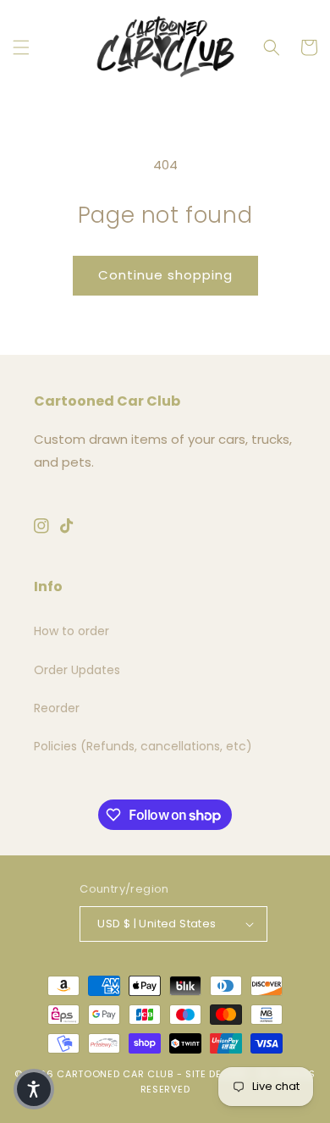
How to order (71, 630)
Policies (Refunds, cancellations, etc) (143, 746)
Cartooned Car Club (115, 1074)
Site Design (216, 1074)
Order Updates (77, 669)
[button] (21, 47)
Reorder (57, 708)
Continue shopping (165, 275)
